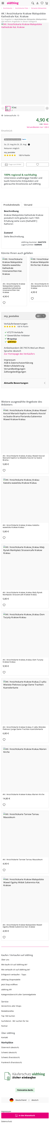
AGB (6, 362)
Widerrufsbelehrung (14, 365)
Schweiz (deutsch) (9, 1052)
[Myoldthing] (37, 3)
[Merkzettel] (42, 3)
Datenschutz (6, 1121)
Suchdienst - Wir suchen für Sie (14, 1021)
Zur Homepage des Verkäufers (19, 353)
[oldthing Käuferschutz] (25, 1076)
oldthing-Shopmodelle (10, 979)
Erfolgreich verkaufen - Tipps (13, 974)
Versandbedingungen (14, 368)
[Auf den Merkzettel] (37, 164)
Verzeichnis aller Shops (11, 1006)
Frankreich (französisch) (11, 1062)
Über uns (5, 959)
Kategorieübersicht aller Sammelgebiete (18, 994)
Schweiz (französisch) (10, 1057)
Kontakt (4, 1037)
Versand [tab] (28, 204)
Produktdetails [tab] (11, 204)
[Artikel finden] (33, 3)
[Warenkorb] (46, 3)
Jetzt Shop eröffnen (9, 984)
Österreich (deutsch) (10, 1047)
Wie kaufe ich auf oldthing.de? (14, 964)
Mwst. (46, 124)
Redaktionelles (7, 1011)
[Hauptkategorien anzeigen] (3, 3)
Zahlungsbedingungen (15, 371)
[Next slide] (47, 108)
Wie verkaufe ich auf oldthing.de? (15, 969)
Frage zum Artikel (15, 164)
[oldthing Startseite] (13, 3)
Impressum (10, 359)
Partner (4, 1026)
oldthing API (6, 989)
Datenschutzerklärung (22, 362)
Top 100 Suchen (8, 1016)
